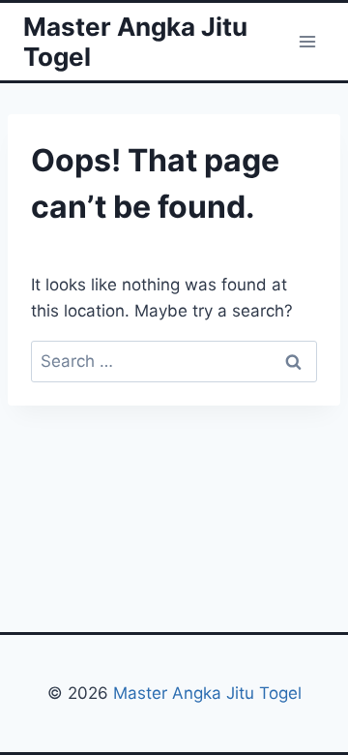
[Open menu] (307, 41)
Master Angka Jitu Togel (207, 693)
